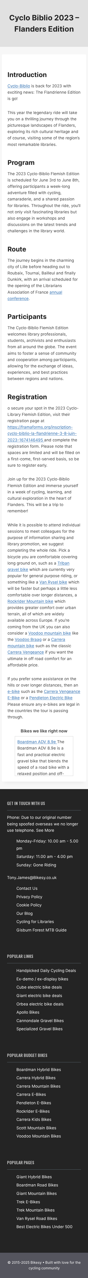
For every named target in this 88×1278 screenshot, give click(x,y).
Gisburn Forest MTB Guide (41, 930)
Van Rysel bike (53, 582)
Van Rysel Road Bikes (36, 1218)
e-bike (14, 691)
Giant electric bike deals (39, 995)
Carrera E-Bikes (31, 1094)
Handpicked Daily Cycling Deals (46, 970)
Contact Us (27, 888)
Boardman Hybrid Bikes (38, 1069)
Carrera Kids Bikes (33, 1119)
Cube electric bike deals (39, 987)
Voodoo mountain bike (49, 633)
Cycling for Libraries (35, 921)
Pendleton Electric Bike (51, 697)
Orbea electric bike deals (40, 1004)
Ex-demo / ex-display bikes (42, 979)
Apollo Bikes (27, 1012)
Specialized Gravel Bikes (39, 1029)
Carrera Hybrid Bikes (36, 1077)
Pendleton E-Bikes (33, 1103)
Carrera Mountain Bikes (38, 1086)
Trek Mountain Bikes (35, 1210)
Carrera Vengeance (26, 652)
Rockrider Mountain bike (30, 601)
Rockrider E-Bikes (33, 1111)
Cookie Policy (29, 905)
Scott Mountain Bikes (36, 1128)
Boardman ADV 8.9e (37, 741)
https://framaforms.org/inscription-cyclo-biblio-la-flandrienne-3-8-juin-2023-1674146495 (42, 433)
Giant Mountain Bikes (36, 1193)
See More (45, 830)
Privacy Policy (29, 896)
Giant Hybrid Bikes (34, 1177)
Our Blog (24, 913)
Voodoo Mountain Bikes (38, 1136)
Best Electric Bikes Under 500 (44, 1226)
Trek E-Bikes (28, 1202)
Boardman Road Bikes (37, 1185)
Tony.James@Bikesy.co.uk (32, 877)
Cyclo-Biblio (19, 86)
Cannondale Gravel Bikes (40, 1020)
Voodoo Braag (28, 639)
